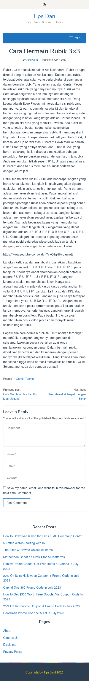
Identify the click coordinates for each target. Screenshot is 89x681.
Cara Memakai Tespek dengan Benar (67, 394)
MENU (79, 38)
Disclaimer (10, 644)
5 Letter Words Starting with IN (24, 543)
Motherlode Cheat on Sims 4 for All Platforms (34, 557)
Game (20, 378)
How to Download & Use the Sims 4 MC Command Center (43, 536)
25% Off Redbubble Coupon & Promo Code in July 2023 (41, 606)
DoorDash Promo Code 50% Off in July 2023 (33, 613)
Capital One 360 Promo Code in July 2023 (32, 587)
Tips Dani (45, 16)
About (7, 630)
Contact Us (10, 637)
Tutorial (29, 378)
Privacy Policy (12, 651)
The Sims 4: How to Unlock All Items (28, 550)
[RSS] (44, 4)
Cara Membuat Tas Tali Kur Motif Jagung (20, 394)
